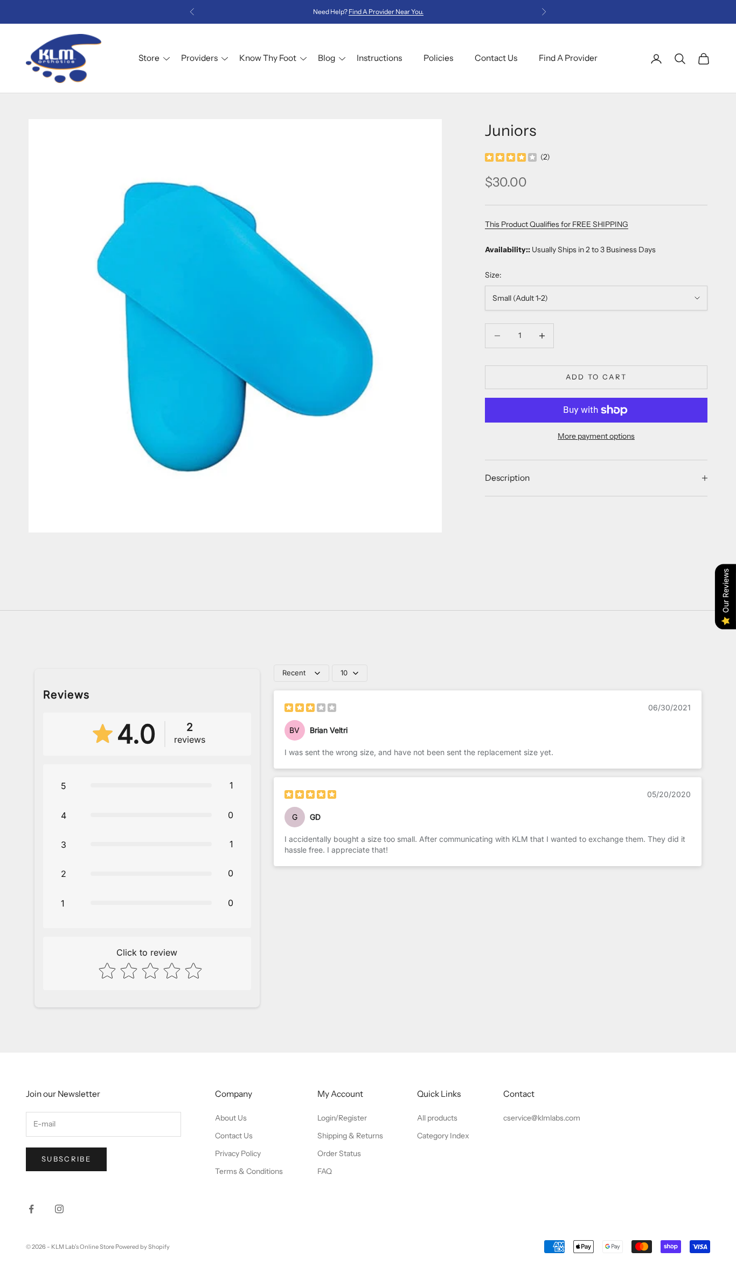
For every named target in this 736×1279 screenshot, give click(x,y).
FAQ (324, 1171)
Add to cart (596, 376)
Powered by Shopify (142, 1246)
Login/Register (342, 1118)
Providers (199, 58)
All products (437, 1118)
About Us (231, 1118)
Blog (326, 58)
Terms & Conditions (249, 1171)
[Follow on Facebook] (31, 1209)
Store (148, 58)
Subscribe (66, 1158)
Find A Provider (568, 58)
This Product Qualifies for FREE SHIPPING (556, 224)
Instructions (379, 58)
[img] (511, 156)
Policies (438, 58)
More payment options (596, 436)
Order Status (339, 1153)
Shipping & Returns (350, 1135)
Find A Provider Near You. (386, 12)
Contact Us (496, 58)
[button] (147, 785)
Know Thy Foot (267, 58)
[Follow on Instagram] (59, 1209)
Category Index (443, 1135)
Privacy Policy (238, 1153)
